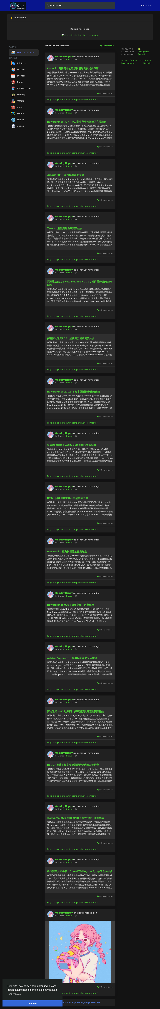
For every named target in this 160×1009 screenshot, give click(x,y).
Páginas (21, 63)
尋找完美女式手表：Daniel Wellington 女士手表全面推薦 (79, 871)
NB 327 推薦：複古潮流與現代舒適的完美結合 (73, 765)
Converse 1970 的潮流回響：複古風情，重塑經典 (75, 818)
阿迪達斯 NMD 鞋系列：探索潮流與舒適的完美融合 (75, 711)
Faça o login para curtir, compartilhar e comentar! (72, 99)
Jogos (20, 125)
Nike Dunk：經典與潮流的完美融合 (67, 551)
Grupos (21, 69)
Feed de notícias (25, 52)
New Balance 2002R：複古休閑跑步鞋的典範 (73, 391)
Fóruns (20, 113)
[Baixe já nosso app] (80, 35)
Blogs (20, 82)
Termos (133, 60)
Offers (20, 100)
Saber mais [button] (14, 994)
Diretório (147, 63)
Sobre (124, 60)
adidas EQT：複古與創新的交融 (65, 175)
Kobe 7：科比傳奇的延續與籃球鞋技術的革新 (73, 68)
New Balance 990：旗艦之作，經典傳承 (70, 605)
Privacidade (145, 60)
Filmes (20, 119)
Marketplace (23, 88)
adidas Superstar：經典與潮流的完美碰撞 (72, 658)
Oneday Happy (64, 56)
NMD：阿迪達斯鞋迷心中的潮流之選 (67, 498)
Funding (21, 94)
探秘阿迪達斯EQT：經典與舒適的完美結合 (71, 338)
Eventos (21, 75)
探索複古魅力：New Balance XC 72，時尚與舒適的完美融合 (79, 283)
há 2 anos (59, 59)
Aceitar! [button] (32, 1003)
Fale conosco (127, 63)
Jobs (19, 107)
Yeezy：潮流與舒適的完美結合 (64, 228)
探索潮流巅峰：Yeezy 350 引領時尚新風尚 (71, 445)
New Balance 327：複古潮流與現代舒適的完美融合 (76, 122)
